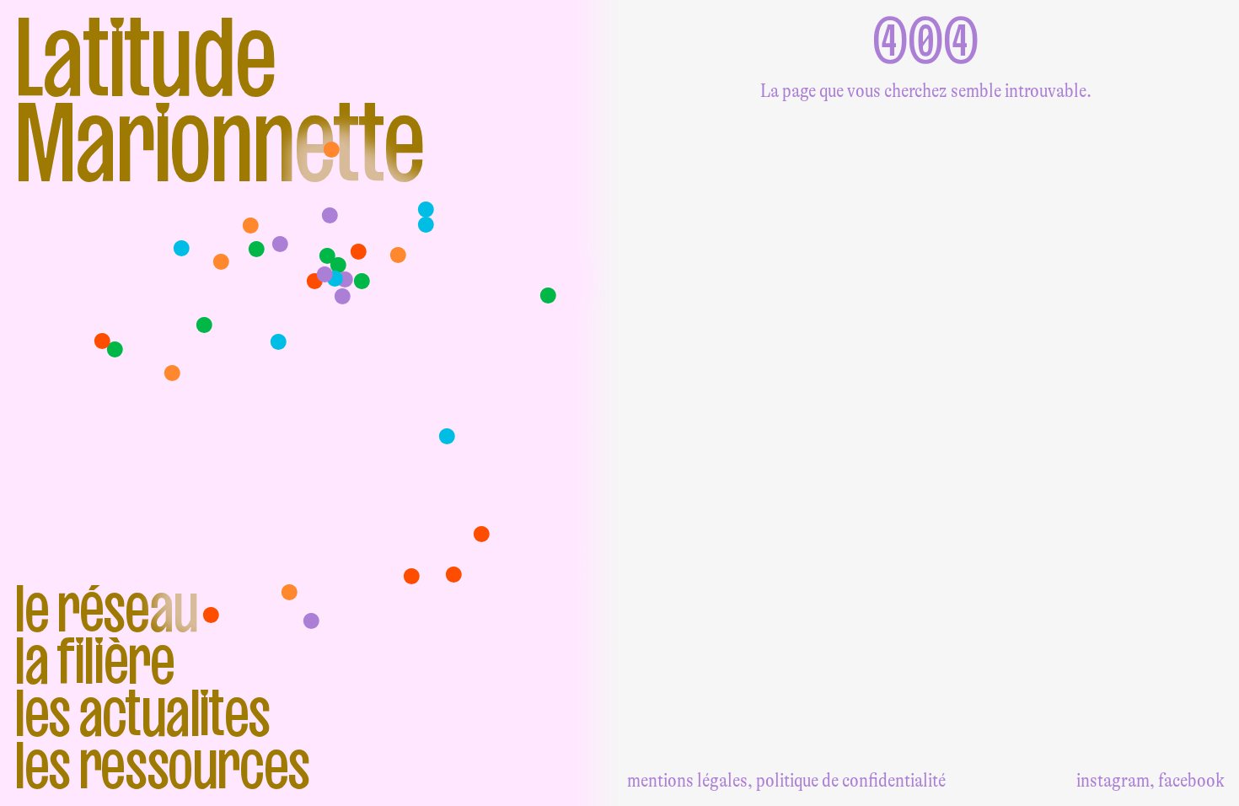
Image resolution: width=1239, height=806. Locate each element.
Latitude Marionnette (219, 99)
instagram (1113, 780)
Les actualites (142, 712)
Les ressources (161, 765)
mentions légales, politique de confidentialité (786, 780)
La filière (94, 660)
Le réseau (106, 608)
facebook (1191, 780)
